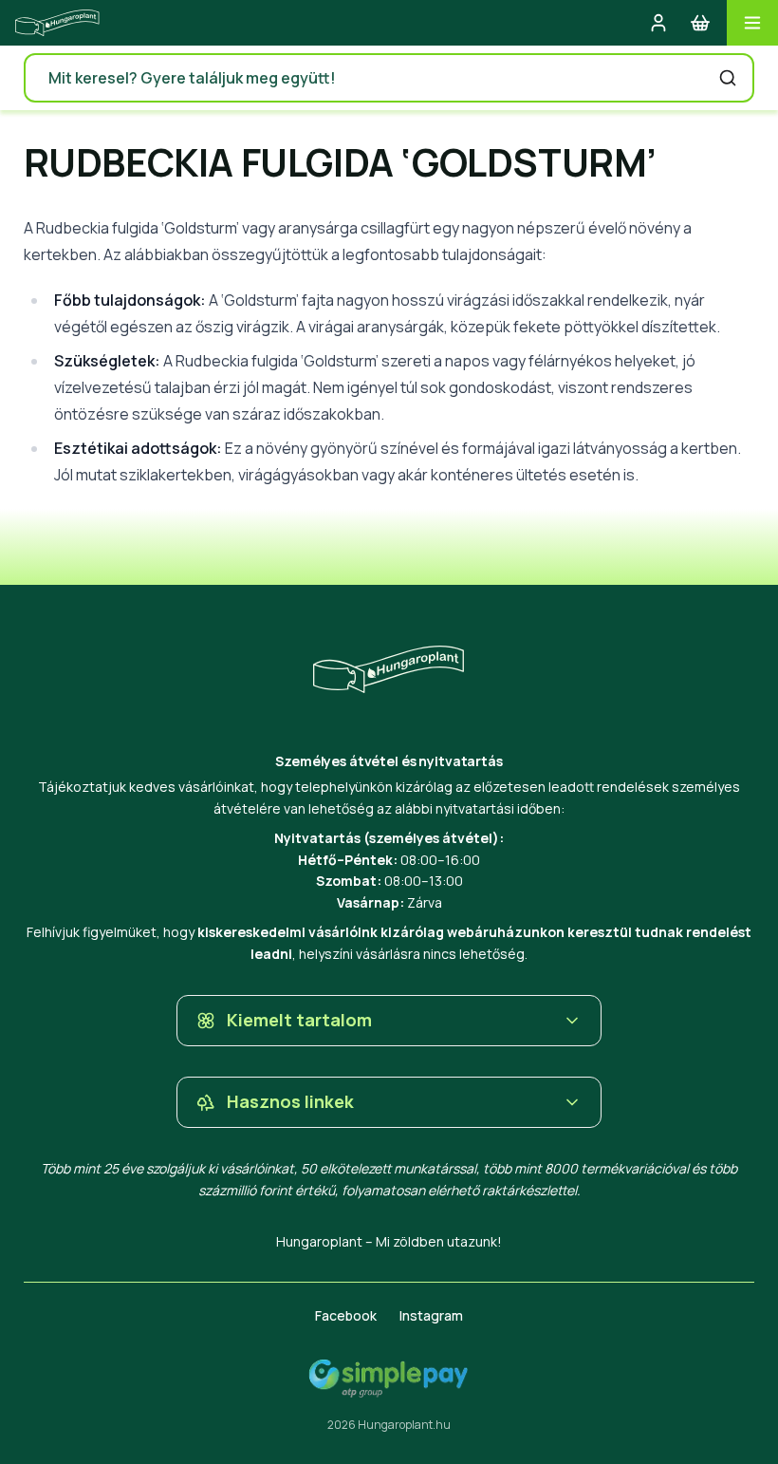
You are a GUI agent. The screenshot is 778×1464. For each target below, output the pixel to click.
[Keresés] (728, 78)
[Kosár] (700, 23)
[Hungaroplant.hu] (57, 23)
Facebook (346, 1315)
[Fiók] (658, 23)
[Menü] (752, 23)
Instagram (431, 1315)
